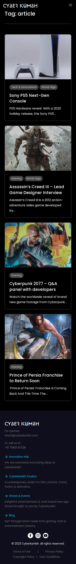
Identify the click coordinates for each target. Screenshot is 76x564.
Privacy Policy (54, 551)
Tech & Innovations (24, 87)
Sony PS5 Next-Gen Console (29, 98)
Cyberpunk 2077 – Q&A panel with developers (33, 286)
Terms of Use (21, 551)
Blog (12, 515)
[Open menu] (70, 5)
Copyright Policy (23, 557)
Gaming (16, 178)
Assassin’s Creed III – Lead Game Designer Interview (36, 189)
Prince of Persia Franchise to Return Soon (36, 378)
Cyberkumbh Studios (23, 476)
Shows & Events (19, 496)
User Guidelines (50, 557)
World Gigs (49, 87)
